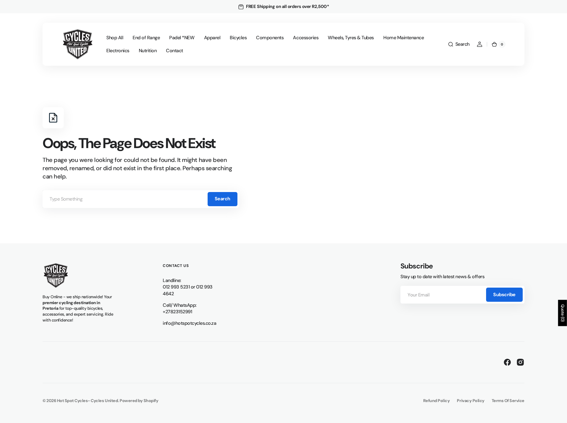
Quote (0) (563, 313)
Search (222, 199)
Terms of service (508, 400)
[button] (459, 44)
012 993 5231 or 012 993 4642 (188, 290)
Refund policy (436, 400)
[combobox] (141, 199)
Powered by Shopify (139, 400)
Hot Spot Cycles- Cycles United (87, 400)
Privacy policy (470, 400)
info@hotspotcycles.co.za (189, 323)
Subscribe (504, 294)
